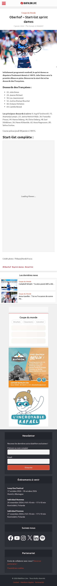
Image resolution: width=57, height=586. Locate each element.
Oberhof (7, 267)
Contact (16, 582)
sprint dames (18, 267)
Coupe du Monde (28, 13)
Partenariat (39, 582)
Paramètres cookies (15, 568)
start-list (29, 267)
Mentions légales (27, 582)
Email (9, 457)
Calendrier (40, 322)
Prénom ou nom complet (17, 448)
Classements (28, 322)
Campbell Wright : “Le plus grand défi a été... (36, 284)
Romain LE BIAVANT (36, 26)
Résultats (16, 322)
